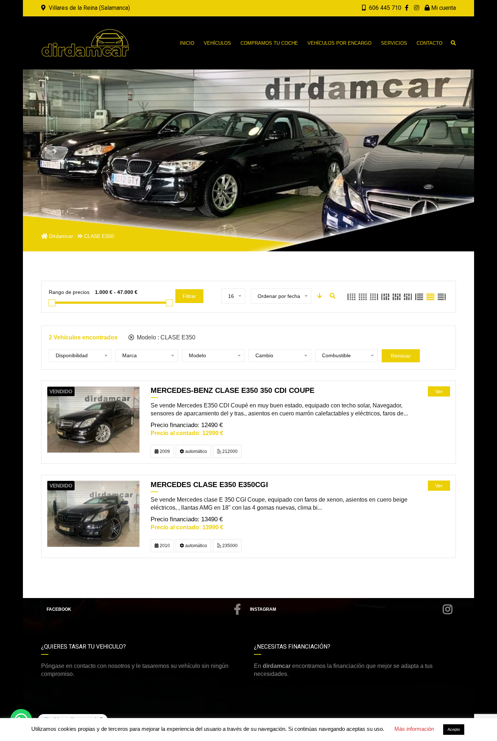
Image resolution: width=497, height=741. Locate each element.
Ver (439, 391)
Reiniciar (401, 356)
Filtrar (189, 296)
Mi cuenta (443, 7)
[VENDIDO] (93, 419)
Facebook (59, 609)
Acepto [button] (454, 729)
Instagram (263, 609)
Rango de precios (69, 292)
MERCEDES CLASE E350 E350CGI (209, 485)
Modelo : (165, 337)
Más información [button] (414, 729)
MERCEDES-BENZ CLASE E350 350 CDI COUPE (232, 390)
